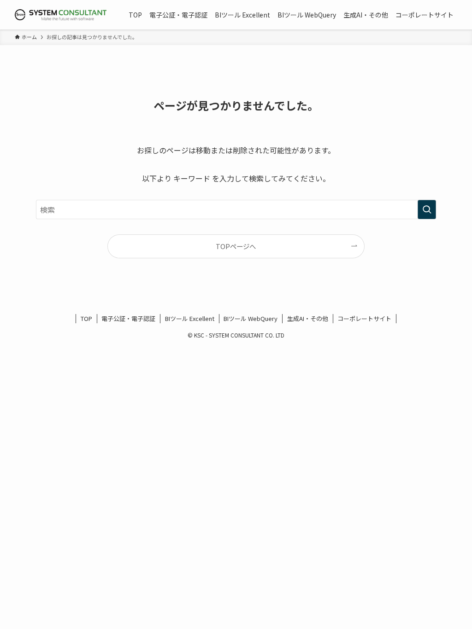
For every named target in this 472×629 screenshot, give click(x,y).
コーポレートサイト (364, 318)
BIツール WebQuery (250, 318)
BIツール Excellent (189, 318)
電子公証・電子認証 (128, 318)
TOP (86, 318)
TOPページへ (236, 246)
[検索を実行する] (427, 209)
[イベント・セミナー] (60, 14)
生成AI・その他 (307, 318)
